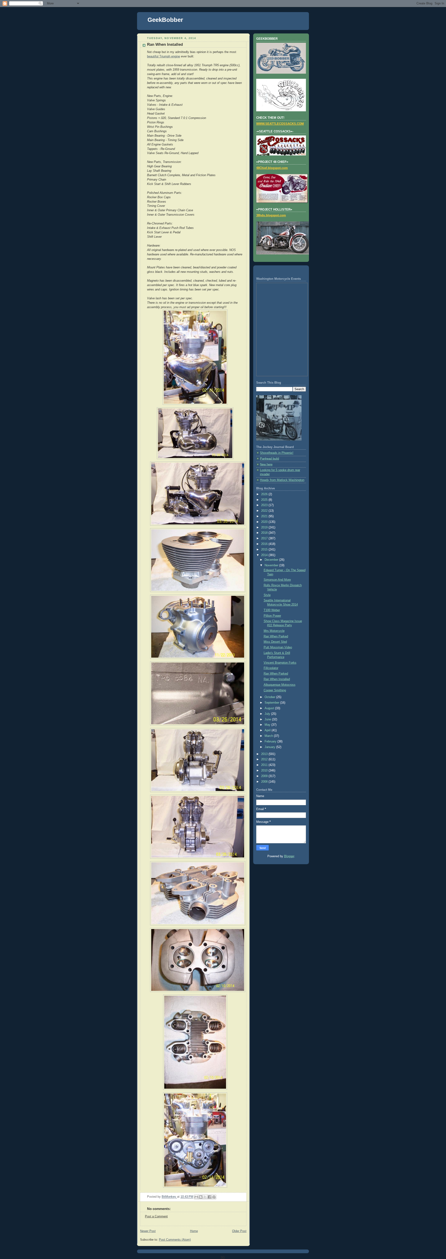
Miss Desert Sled (275, 641)
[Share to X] (205, 1197)
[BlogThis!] (200, 1197)
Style (267, 595)
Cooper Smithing (275, 690)
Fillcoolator (271, 668)
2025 (265, 499)
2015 (265, 549)
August (270, 708)
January (270, 747)
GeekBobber (165, 19)
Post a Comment (156, 1216)
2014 (265, 555)
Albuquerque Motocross (279, 684)
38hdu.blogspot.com (271, 215)
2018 (265, 532)
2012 (265, 759)
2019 (265, 527)
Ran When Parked (276, 636)
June (268, 719)
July (268, 713)
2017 (265, 538)
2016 (265, 544)
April (268, 730)
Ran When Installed (277, 679)
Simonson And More (277, 579)
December (272, 559)
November (272, 565)
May (268, 724)
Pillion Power (272, 615)
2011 (265, 765)
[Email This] (196, 1197)
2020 (265, 522)
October (270, 697)
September (272, 702)
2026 (265, 494)
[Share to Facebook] (209, 1197)
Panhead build (269, 458)
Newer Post (148, 1231)
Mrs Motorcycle (274, 631)
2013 (265, 754)
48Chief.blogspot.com (272, 168)
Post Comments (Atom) (175, 1239)
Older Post (239, 1231)
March (269, 736)
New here (266, 464)
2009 (265, 776)
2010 (265, 770)
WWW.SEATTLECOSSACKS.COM (280, 123)
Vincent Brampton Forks (280, 662)
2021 (265, 516)
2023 (265, 505)
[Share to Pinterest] (214, 1197)
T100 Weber (272, 610)
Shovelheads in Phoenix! (276, 453)
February (271, 741)
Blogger (289, 856)
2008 (265, 781)
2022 (265, 510)
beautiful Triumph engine (163, 56)
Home (194, 1231)
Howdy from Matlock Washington (282, 480)
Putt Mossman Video (278, 647)
